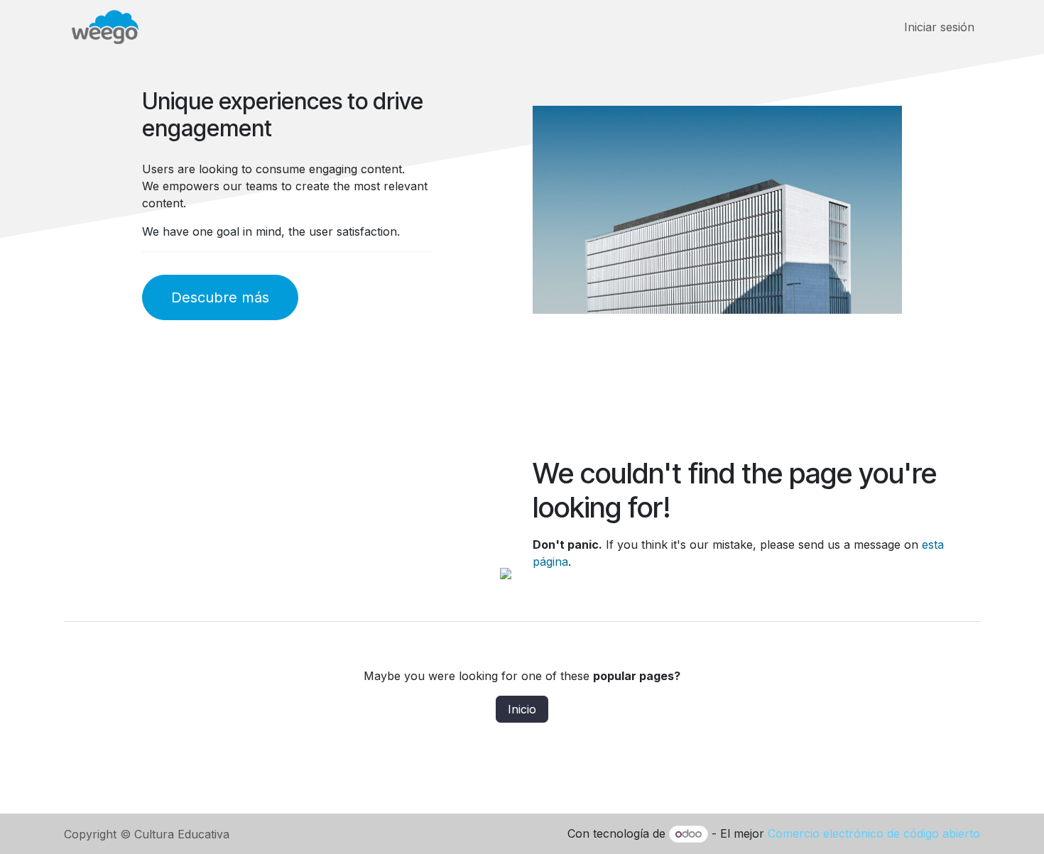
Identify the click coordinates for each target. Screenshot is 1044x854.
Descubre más (220, 297)
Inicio (522, 709)
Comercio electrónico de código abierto (874, 833)
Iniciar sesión (939, 27)
